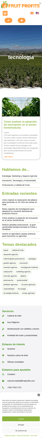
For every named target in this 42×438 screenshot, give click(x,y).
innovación (23, 263)
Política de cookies (10, 435)
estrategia (32, 259)
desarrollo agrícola (11, 254)
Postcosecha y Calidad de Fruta (16, 185)
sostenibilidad (9, 289)
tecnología (22, 289)
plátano (23, 276)
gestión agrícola (10, 263)
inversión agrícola (10, 267)
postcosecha (8, 280)
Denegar (21, 425)
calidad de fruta (18, 250)
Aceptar (21, 419)
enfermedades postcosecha (14, 259)
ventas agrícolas (28, 293)
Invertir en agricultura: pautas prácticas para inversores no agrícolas (19, 235)
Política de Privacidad (23, 435)
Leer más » (8, 157)
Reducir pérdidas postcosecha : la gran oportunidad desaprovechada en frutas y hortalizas (19, 227)
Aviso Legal (33, 435)
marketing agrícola (23, 272)
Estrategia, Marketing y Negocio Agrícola (19, 176)
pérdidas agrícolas (11, 284)
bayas (6, 250)
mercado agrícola (10, 276)
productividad (22, 280)
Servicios (8, 311)
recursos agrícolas (28, 284)
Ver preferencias (21, 431)
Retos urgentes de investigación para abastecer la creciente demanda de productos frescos (18, 211)
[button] (39, 395)
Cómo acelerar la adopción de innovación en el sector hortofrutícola (20, 124)
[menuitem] (32, 13)
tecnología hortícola (11, 293)
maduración (8, 272)
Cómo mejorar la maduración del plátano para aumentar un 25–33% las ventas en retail (19, 202)
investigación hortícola (29, 267)
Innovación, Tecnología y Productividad (19, 180)
